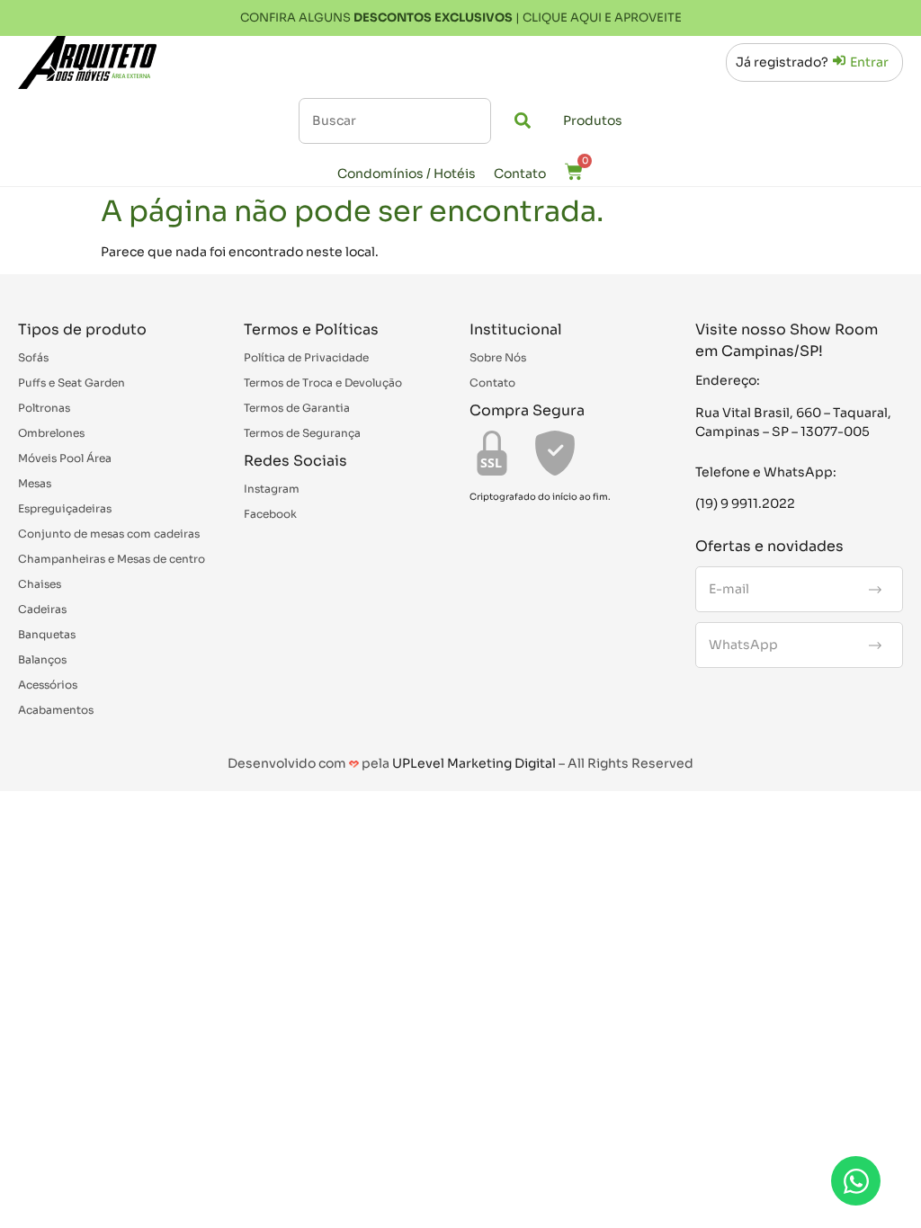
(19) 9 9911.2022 (745, 503)
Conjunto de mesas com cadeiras (109, 533)
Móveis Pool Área (65, 458)
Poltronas (44, 407)
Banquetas (47, 634)
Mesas (34, 483)
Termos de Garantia (297, 407)
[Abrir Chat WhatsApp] (856, 1181)
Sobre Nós (497, 357)
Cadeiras (42, 609)
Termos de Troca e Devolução (323, 382)
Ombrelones (51, 433)
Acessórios (47, 684)
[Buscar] (395, 121)
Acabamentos (56, 709)
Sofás (33, 357)
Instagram (272, 488)
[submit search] (522, 120)
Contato (520, 173)
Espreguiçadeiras (65, 508)
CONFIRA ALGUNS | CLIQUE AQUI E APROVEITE (461, 17)
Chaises (39, 584)
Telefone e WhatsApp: (765, 472)
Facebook (270, 514)
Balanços (42, 659)
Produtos (592, 120)
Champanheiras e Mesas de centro (111, 558)
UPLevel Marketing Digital (474, 763)
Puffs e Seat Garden (71, 382)
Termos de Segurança (302, 433)
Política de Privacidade (306, 357)
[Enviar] (875, 589)
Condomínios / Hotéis (406, 173)
